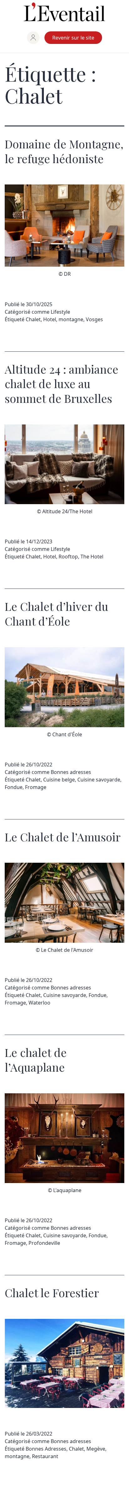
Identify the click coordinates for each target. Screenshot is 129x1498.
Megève (95, 1448)
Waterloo (39, 1002)
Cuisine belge (59, 779)
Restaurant (45, 1456)
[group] (33, 37)
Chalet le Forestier (52, 1292)
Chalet (33, 319)
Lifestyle (60, 311)
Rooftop (68, 556)
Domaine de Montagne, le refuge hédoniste (64, 151)
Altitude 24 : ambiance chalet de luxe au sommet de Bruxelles (61, 383)
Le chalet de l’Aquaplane (36, 1059)
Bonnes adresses (71, 772)
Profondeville (44, 1242)
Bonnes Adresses (46, 1448)
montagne (71, 319)
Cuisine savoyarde (98, 779)
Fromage (35, 787)
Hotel (49, 319)
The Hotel (91, 556)
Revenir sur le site (73, 37)
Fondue (14, 787)
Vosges (94, 319)
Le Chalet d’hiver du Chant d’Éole (56, 613)
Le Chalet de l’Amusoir (63, 836)
